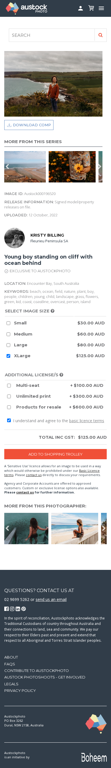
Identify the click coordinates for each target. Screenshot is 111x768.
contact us (34, 475)
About (11, 657)
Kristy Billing (47, 235)
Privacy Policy (20, 690)
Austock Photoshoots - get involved (44, 677)
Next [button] (99, 167)
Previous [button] (7, 167)
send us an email (51, 599)
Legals (11, 684)
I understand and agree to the (58, 420)
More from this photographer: (45, 506)
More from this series (33, 141)
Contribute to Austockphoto (36, 670)
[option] (26, 166)
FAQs (9, 664)
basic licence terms (86, 420)
